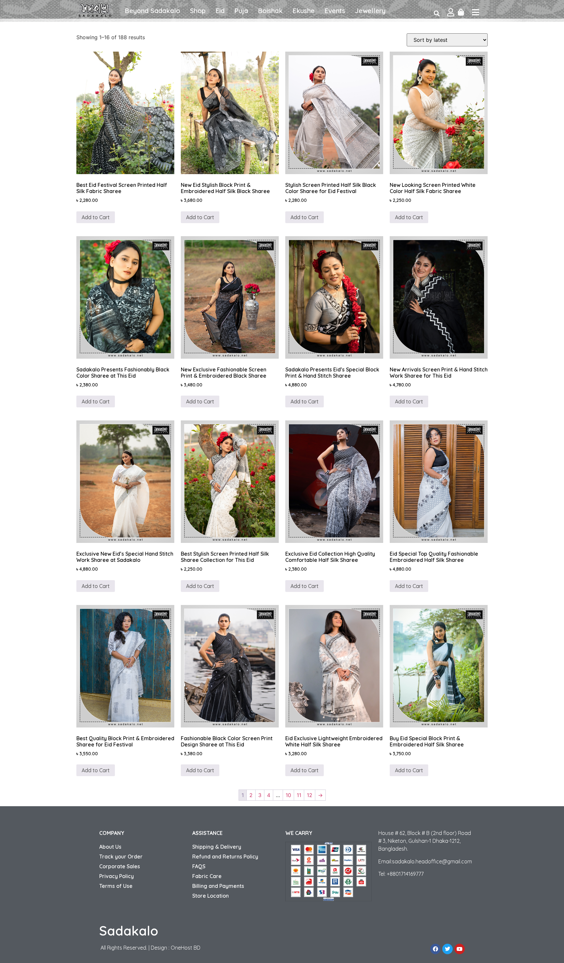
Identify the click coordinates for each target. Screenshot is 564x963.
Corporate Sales (119, 866)
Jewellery (370, 11)
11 (299, 795)
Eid (220, 11)
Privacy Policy (116, 876)
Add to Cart (96, 217)
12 (309, 795)
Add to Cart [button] (304, 217)
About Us (110, 846)
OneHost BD (185, 947)
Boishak (270, 11)
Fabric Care (207, 876)
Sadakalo (128, 930)
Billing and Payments (218, 886)
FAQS (198, 866)
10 (288, 795)
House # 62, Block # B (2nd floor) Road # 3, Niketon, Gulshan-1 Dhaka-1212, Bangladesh (424, 841)
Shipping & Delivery (216, 846)
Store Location (210, 895)
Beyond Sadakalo (152, 11)
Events (334, 11)
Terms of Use (116, 886)
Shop (198, 11)
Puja (241, 11)
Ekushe (303, 11)
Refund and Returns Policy (225, 856)
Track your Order (121, 856)
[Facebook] (435, 949)
